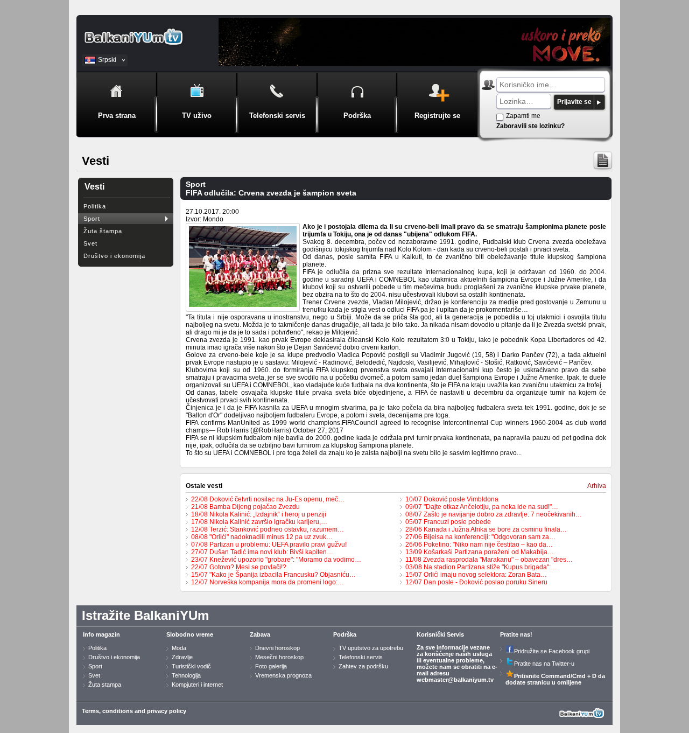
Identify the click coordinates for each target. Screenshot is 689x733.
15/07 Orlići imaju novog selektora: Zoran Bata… (476, 574)
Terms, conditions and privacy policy (134, 711)
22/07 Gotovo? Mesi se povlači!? (238, 567)
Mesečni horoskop (279, 657)
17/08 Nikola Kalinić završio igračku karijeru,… (259, 522)
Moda (179, 648)
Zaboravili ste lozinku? (530, 126)
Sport (91, 218)
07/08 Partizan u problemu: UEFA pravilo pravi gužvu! (269, 544)
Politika (94, 206)
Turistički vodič (191, 666)
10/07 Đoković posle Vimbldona (451, 499)
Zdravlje (182, 657)
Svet (90, 243)
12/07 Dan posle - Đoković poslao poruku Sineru (476, 582)
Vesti (94, 186)
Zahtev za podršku (363, 666)
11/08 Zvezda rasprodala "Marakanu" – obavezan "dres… (489, 559)
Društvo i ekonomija (114, 256)
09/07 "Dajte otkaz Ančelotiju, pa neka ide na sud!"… (481, 507)
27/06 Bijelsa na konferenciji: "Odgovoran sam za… (480, 537)
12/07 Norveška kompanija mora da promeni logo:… (267, 582)
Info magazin (101, 634)
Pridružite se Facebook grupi (551, 651)
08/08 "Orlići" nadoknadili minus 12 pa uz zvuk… (262, 537)
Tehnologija (186, 675)
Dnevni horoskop (277, 648)
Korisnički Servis (440, 634)
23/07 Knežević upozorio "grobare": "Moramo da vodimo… (276, 559)
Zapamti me (523, 116)
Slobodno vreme (189, 634)
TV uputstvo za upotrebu (371, 648)
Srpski (107, 60)
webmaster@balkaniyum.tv (455, 679)
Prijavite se (574, 102)
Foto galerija (271, 666)
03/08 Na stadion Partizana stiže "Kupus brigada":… (481, 567)
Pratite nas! (516, 634)
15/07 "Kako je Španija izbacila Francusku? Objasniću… (273, 574)
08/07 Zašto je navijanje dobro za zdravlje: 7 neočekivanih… (493, 514)
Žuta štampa (102, 231)
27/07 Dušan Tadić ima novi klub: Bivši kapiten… (262, 552)
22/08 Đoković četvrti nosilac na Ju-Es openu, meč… (267, 499)
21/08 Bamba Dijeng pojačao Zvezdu (245, 507)
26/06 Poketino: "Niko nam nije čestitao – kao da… (479, 544)
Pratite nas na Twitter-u (544, 663)
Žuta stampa (104, 684)
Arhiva (596, 486)
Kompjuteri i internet (197, 684)
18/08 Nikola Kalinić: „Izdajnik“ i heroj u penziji (258, 514)
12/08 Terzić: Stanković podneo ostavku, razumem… (267, 529)
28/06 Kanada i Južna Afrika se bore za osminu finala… (486, 529)
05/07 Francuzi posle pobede (448, 522)
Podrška (344, 634)
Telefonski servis (361, 657)
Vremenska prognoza (283, 675)
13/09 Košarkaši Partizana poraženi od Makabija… (479, 552)
